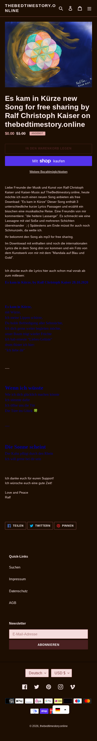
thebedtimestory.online (30, 8)
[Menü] (89, 8)
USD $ (60, 673)
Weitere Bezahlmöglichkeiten (48, 171)
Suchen (14, 567)
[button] (61, 709)
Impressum (17, 579)
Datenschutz (18, 591)
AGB (12, 603)
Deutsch (35, 673)
